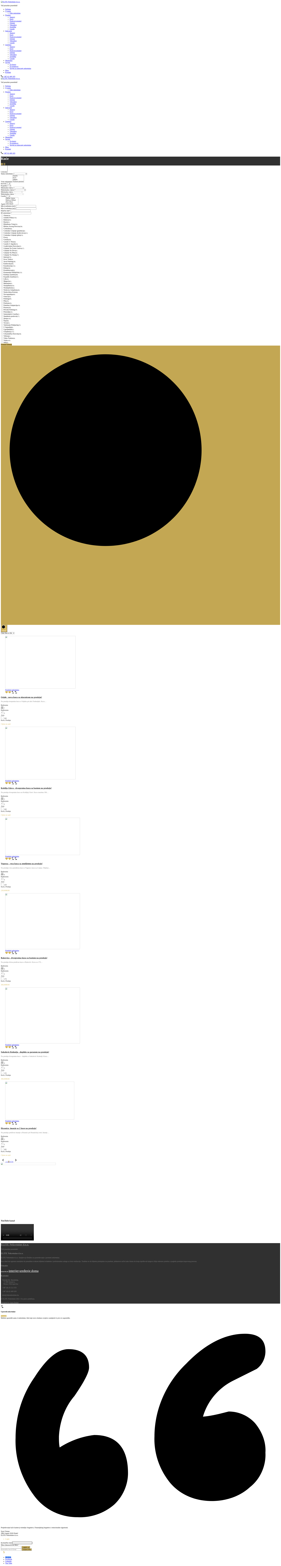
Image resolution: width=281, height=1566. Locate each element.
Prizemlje (8, 312)
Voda (7, 340)
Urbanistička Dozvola (12, 334)
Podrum (7, 303)
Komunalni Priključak (13, 272)
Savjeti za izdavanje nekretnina (20, 68)
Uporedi (4, 1316)
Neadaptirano (9, 288)
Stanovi (12, 17)
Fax (6, 237)
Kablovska (8, 264)
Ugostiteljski (9, 329)
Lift (6, 279)
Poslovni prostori (15, 21)
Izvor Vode (8, 259)
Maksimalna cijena (7, 190)
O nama (8, 11)
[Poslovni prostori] (18, 181)
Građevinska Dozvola (12, 246)
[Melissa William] (12, 200)
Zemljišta (13, 27)
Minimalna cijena (7, 188)
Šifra (2, 1545)
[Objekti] (18, 180)
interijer (14, 1270)
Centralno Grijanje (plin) (13, 235)
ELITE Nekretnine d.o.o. (15, 1244)
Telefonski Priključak (12, 325)
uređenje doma (29, 1270)
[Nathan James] (12, 198)
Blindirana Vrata (10, 224)
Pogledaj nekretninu (12, 690)
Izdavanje (8, 31)
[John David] (12, 204)
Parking (7, 299)
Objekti (12, 23)
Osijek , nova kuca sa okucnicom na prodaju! (21, 697)
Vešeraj (7, 336)
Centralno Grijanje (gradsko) (14, 231)
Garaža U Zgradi (11, 244)
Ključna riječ (5, 211)
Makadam (8, 283)
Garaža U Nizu (10, 242)
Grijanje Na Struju (11, 255)
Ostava (7, 296)
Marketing (8, 60)
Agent (3, 204)
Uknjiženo (9, 332)
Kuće (11, 19)
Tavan (6, 323)
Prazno (7, 307)
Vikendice (13, 25)
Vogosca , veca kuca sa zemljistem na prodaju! (21, 863)
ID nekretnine (6, 213)
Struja (7, 318)
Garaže (12, 29)
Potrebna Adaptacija (12, 305)
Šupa (6, 321)
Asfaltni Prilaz (9, 218)
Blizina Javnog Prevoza (13, 226)
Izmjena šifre (27, 1549)
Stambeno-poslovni (11, 316)
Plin (6, 301)
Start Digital (14, 1303)
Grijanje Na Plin (10, 253)
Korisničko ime (6, 1543)
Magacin (7, 281)
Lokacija (4, 172)
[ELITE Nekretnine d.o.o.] (10, 2)
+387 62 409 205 (9, 76)
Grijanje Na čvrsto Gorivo (14, 248)
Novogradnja (9, 294)
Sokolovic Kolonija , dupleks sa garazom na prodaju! (25, 1052)
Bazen (7, 222)
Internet (7, 257)
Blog (7, 70)
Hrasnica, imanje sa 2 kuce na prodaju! (18, 1128)
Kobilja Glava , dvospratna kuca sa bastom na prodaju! (26, 788)
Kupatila (4, 186)
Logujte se (26, 1547)
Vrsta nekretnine (7, 182)
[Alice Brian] (12, 202)
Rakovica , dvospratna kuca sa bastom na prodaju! (24, 958)
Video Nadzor (9, 338)
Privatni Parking (10, 310)
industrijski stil (4, 1271)
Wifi (6, 342)
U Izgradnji (8, 327)
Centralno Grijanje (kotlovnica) (16, 233)
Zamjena (8, 45)
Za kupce (13, 64)
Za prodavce (14, 66)
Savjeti (7, 62)
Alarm (6, 215)
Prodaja (8, 15)
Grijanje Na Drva (10, 250)
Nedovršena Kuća (11, 292)
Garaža (3, 196)
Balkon (7, 220)
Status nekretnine (7, 174)
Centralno (8, 229)
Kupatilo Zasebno (11, 277)
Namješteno (9, 286)
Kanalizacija (9, 266)
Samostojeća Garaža (11, 314)
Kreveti (3, 184)
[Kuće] (18, 178)
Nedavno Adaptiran (12, 290)
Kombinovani (9, 270)
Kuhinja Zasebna (11, 275)
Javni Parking (9, 261)
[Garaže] (18, 176)
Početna (8, 9)
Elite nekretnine (15, 13)
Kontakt (8, 72)
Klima (7, 268)
